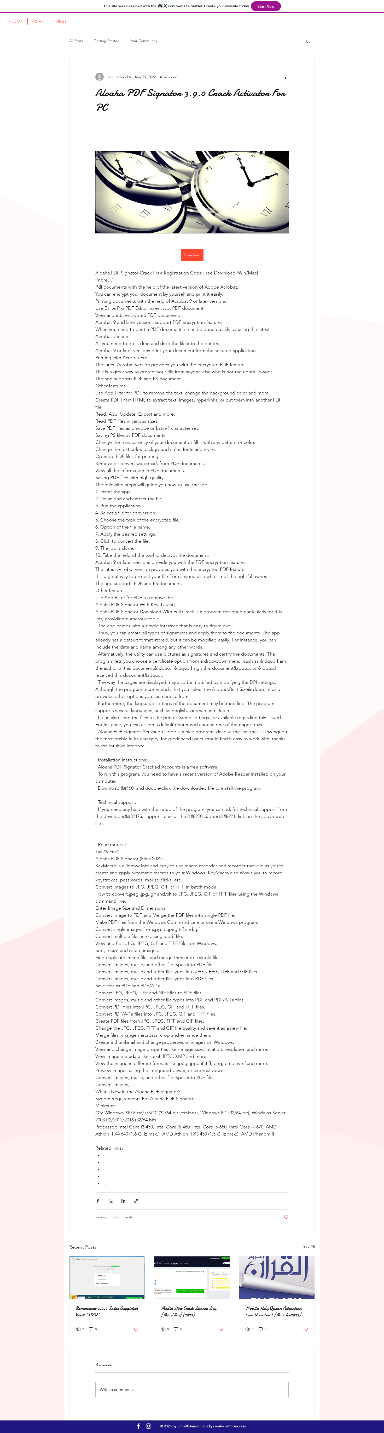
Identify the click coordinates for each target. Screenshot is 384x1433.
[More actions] (285, 77)
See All (309, 1246)
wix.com (239, 1426)
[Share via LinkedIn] (123, 1201)
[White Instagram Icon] (148, 1426)
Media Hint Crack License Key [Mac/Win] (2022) (188, 1311)
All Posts (76, 40)
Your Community (143, 40)
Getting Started (107, 40)
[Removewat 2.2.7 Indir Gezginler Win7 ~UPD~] (107, 1277)
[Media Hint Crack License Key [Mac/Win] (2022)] (192, 1277)
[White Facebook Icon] (138, 1426)
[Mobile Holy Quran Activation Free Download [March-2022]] (277, 1277)
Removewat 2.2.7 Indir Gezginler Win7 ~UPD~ (107, 1311)
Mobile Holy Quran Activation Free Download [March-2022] (273, 1311)
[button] (308, 41)
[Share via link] (136, 1201)
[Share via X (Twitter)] (110, 1201)
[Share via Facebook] (97, 1201)
